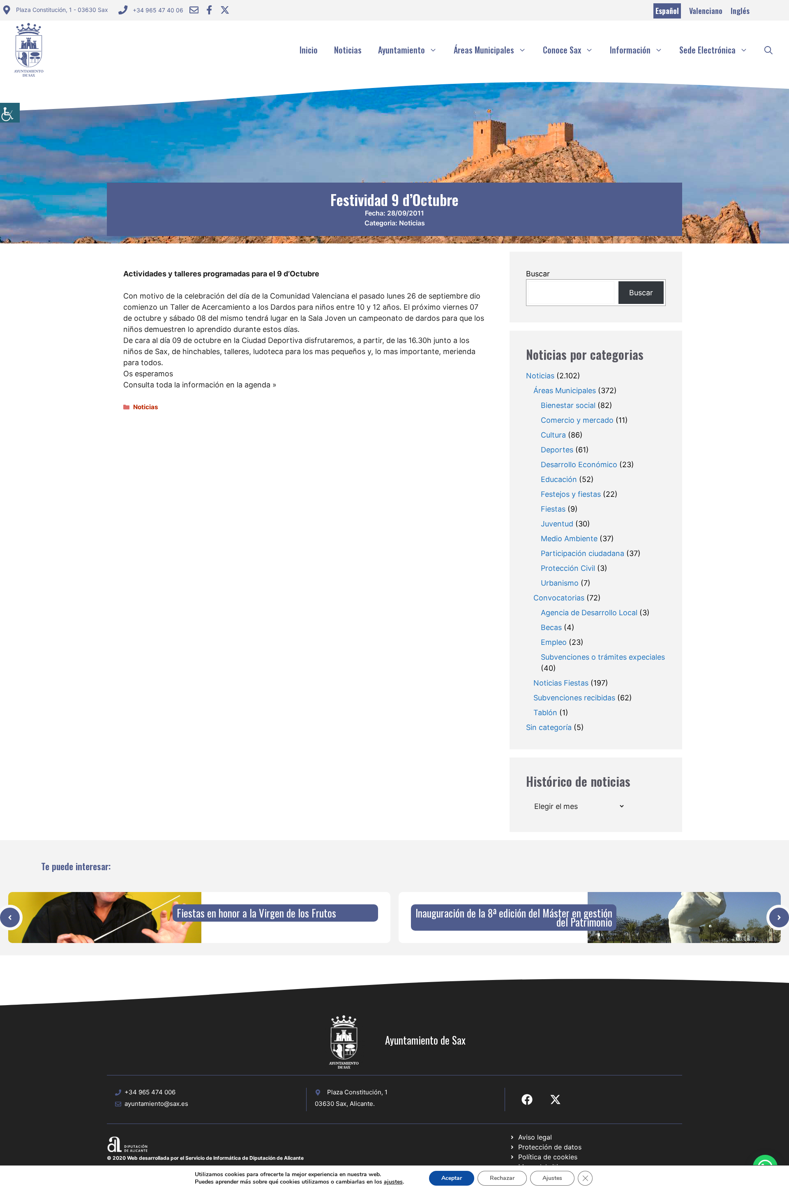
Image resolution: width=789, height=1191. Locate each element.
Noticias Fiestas (560, 683)
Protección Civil (568, 568)
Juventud (557, 523)
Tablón (545, 712)
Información (630, 50)
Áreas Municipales (484, 50)
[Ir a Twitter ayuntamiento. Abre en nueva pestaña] (224, 9)
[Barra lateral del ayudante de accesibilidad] (10, 113)
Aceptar (451, 1178)
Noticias (348, 50)
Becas (551, 627)
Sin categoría (549, 727)
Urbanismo (560, 583)
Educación (559, 479)
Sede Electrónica (707, 50)
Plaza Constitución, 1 (357, 1092)
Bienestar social (568, 405)
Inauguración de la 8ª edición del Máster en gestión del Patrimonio (513, 917)
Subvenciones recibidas (574, 697)
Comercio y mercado (577, 420)
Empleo (554, 642)
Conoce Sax (562, 50)
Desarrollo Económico (579, 464)
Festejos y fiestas (571, 494)
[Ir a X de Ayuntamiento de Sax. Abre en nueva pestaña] (555, 1099)
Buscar (538, 273)
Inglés (740, 10)
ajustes (393, 1182)
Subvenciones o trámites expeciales (603, 657)
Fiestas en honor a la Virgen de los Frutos (256, 912)
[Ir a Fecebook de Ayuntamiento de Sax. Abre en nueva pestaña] (527, 1099)
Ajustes (552, 1178)
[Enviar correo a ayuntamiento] (194, 9)
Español (667, 10)
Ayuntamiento (401, 50)
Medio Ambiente (569, 538)
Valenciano (705, 10)
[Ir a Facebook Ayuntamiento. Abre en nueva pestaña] (209, 9)
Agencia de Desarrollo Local (589, 612)
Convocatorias (558, 597)
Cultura (553, 435)
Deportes (557, 449)
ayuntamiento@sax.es (156, 1104)
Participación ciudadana (582, 553)
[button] (768, 49)
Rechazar (502, 1178)
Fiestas (553, 509)
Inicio (309, 50)
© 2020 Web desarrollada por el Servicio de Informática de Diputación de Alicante (205, 1158)
